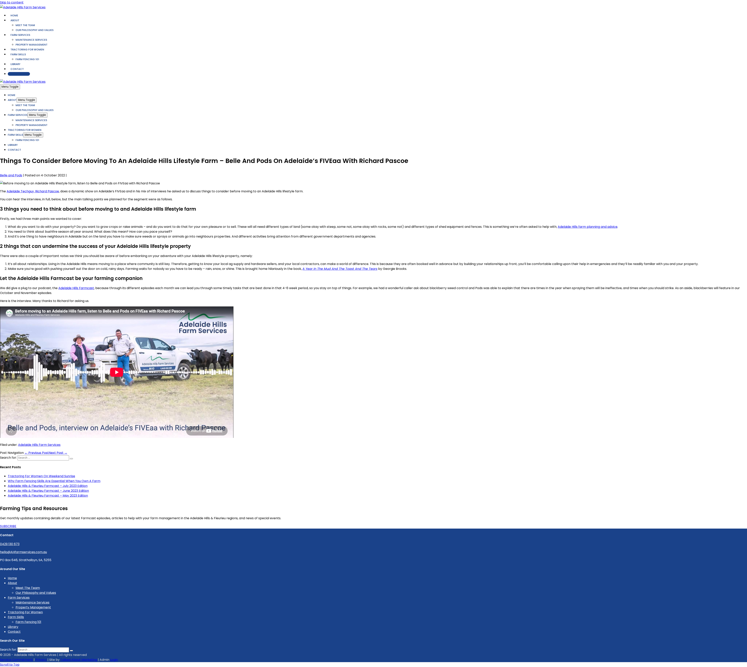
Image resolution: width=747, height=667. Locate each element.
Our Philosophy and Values (34, 30)
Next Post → (58, 453)
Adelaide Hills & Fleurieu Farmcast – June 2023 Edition (48, 490)
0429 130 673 (19, 74)
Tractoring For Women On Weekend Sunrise (41, 476)
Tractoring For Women (27, 49)
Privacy (41, 659)
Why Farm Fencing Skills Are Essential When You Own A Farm (54, 481)
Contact (17, 69)
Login (114, 659)
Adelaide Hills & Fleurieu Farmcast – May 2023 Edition (48, 495)
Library (15, 64)
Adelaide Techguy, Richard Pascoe (33, 191)
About (15, 20)
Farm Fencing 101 (27, 59)
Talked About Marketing (78, 659)
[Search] (71, 458)
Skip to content (12, 2)
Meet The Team (25, 25)
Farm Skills (18, 54)
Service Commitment (16, 659)
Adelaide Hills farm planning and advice (587, 226)
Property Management (31, 45)
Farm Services (20, 35)
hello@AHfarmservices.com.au (23, 552)
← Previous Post (37, 453)
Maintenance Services (31, 40)
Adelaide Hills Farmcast (76, 288)
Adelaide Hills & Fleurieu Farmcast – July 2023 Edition (48, 486)
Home (14, 15)
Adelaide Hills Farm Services (39, 445)
